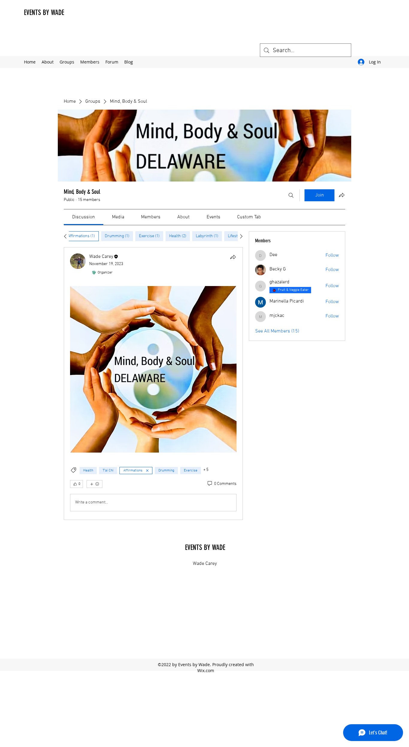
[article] (153, 383)
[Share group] (341, 195)
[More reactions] (94, 484)
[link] (83, 217)
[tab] (81, 236)
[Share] (233, 257)
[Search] (291, 195)
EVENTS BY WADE (44, 12)
